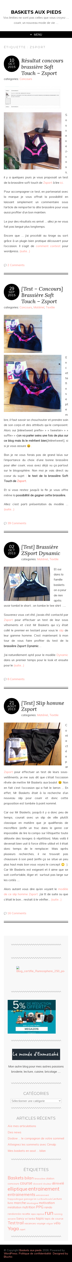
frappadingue (15, 1198)
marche (20, 1203)
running (58, 1214)
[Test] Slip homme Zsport (42, 706)
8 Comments (16, 679)
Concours (26, 79)
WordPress (10, 1253)
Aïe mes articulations (22, 1126)
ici (61, 182)
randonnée (14, 1213)
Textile (50, 307)
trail (20, 1222)
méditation (15, 1207)
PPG (40, 1207)
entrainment (42, 1195)
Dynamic (62, 655)
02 (11, 546)
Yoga (13, 1228)
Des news (14, 1132)
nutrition (28, 1207)
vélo (57, 1223)
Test (12, 1222)
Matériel (38, 307)
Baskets (16, 1178)
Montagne (32, 1203)
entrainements (21, 1194)
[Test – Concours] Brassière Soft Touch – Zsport (42, 295)
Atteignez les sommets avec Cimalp (32, 1144)
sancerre (12, 1218)
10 (11, 60)
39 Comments (16, 523)
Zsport (47, 182)
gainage (28, 1198)
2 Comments (16, 265)
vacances (30, 1223)
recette (26, 1213)
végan (49, 1223)
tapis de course (54, 1218)
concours (13, 1183)
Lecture (57, 1198)
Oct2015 (12, 65)
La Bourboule (44, 1198)
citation (50, 1178)
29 (11, 288)
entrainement (44, 1188)
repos (33, 1214)
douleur (47, 1183)
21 (11, 702)
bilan (29, 1177)
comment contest (48, 246)
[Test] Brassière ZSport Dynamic (40, 549)
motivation (47, 1203)
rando (48, 1207)
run (49, 1212)
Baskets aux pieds (36, 12)
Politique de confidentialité (35, 1253)
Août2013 (11, 707)
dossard (37, 1183)
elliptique (17, 1189)
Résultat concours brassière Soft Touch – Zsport (42, 66)
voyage (41, 1223)
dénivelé (58, 1183)
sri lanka (30, 1218)
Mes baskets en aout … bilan (27, 1151)
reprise (40, 1214)
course (26, 1183)
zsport (22, 1229)
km (35, 1199)
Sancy (20, 1218)
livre (10, 1203)
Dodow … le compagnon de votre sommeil (36, 1138)
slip (61, 630)
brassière (40, 1178)
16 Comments (16, 913)
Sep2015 (12, 293)
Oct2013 (12, 551)
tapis (40, 1218)
